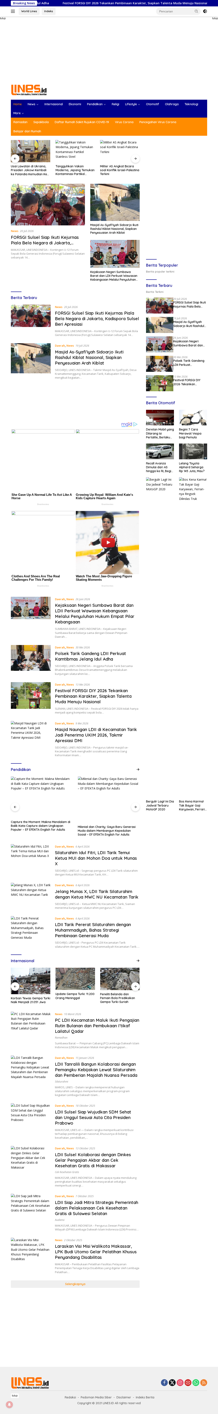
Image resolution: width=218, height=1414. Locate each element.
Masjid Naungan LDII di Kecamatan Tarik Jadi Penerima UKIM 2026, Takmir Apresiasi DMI (96, 735)
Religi (115, 104)
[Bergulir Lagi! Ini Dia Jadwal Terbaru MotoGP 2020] (160, 637)
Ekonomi (75, 104)
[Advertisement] (109, 50)
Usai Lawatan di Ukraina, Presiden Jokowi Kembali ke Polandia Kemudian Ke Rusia (29, 170)
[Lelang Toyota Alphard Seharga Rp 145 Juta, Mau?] (193, 451)
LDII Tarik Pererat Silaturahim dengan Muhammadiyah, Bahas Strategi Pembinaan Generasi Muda (93, 930)
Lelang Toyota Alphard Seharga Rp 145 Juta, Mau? (192, 467)
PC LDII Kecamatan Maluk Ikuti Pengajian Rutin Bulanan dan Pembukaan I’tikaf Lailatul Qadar (97, 1025)
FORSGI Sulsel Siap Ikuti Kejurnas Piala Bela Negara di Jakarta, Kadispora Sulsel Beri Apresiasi (45, 243)
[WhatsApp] (195, 1383)
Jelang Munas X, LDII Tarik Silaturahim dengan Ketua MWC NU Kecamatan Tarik (96, 894)
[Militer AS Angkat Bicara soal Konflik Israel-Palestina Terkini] (120, 151)
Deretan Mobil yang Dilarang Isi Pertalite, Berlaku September (160, 433)
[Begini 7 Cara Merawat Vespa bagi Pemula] (193, 418)
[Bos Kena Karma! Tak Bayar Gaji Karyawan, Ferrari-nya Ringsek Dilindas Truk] (193, 637)
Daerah (60, 345)
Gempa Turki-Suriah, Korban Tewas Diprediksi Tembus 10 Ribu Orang (117, 998)
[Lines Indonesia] (29, 90)
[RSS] (203, 1383)
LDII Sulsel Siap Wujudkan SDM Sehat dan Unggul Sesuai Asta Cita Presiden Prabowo (93, 1117)
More (17, 113)
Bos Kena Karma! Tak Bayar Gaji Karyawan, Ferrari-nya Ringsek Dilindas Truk (192, 805)
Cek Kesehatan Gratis (67, 1172)
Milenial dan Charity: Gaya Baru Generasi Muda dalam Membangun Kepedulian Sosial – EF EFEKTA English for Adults (40, 830)
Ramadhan (61, 1037)
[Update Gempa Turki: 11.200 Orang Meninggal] (30, 979)
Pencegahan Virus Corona (157, 122)
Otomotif (152, 104)
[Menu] (14, 11)
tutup (15, 1395)
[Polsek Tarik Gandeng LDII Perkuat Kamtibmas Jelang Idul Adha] (31, 660)
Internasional (53, 104)
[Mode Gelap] (205, 11)
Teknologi (191, 104)
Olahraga (172, 104)
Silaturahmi (61, 1081)
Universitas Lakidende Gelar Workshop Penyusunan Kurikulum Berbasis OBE (105, 829)
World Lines (29, 11)
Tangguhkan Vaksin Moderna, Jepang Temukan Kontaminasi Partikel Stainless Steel (75, 170)
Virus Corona (124, 122)
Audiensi (60, 1220)
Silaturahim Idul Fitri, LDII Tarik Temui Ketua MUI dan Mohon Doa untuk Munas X (96, 858)
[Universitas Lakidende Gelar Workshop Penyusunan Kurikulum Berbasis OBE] (108, 799)
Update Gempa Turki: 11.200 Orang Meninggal (30, 996)
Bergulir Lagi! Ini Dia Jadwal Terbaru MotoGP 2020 (160, 805)
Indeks (48, 11)
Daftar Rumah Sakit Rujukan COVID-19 (82, 122)
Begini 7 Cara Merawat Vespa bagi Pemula (190, 433)
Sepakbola (41, 122)
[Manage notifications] (9, 1404)
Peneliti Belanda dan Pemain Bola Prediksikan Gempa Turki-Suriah (72, 998)
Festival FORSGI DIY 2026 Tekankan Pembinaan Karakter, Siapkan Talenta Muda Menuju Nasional (91, 3)
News (31, 104)
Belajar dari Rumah (27, 131)
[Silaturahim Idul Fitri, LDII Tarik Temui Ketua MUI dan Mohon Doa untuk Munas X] (31, 860)
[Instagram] (180, 1383)
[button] (196, 11)
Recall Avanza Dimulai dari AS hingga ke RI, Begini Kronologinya (160, 467)
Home (17, 104)
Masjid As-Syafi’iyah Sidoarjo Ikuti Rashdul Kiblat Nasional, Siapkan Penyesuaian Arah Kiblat (114, 229)
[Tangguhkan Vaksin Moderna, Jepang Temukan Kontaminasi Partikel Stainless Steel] (75, 151)
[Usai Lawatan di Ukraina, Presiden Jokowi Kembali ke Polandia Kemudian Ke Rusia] (30, 151)
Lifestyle (131, 104)
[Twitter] (172, 1383)
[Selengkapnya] (138, 769)
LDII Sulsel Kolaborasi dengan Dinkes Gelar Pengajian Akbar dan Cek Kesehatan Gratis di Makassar (93, 1160)
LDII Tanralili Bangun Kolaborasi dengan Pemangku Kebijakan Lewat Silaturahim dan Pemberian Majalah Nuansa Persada (96, 1069)
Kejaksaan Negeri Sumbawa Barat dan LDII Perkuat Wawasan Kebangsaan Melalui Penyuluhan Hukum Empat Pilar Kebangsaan (113, 276)
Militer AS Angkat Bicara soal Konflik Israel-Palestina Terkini (119, 170)
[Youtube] (188, 1383)
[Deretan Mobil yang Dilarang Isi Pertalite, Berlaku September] (160, 418)
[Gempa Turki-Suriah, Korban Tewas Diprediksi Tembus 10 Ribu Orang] (120, 979)
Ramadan (20, 122)
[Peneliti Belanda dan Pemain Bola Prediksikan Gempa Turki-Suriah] (75, 979)
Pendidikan (95, 104)
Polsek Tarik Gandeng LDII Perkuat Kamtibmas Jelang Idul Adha (90, 656)
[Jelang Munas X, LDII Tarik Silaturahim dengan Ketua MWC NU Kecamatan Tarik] (31, 896)
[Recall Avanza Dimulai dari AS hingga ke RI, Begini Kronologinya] (160, 451)
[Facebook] (164, 1383)
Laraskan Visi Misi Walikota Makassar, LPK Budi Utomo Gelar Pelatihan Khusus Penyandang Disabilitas (96, 1251)
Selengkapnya (75, 1284)
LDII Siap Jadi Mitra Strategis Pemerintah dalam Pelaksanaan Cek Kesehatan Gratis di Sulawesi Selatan (96, 1208)
